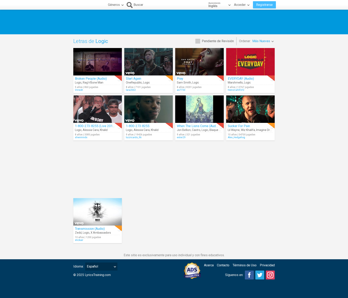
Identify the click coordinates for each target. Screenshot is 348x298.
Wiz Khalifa (248, 130)
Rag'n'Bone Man (93, 82)
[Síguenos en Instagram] (270, 275)
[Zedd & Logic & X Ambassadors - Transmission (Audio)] (97, 212)
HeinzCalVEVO (236, 90)
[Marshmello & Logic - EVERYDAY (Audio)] (250, 61)
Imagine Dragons (267, 130)
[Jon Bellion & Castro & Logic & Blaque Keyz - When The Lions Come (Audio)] (199, 109)
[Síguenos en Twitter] (259, 275)
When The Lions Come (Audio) (198, 126)
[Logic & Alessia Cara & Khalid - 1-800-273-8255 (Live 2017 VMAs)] (97, 109)
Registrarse (264, 5)
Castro (196, 130)
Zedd (78, 232)
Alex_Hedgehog (236, 137)
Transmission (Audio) (90, 229)
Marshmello (235, 82)
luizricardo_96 (134, 137)
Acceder (240, 5)
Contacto (223, 265)
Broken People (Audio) (91, 79)
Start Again (133, 79)
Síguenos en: (234, 275)
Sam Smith (184, 82)
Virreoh (79, 90)
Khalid (104, 130)
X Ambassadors (101, 232)
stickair (79, 240)
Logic (78, 82)
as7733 (181, 90)
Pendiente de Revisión (218, 41)
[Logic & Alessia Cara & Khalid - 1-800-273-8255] (148, 109)
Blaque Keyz (217, 130)
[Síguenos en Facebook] (249, 275)
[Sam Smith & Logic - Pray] (199, 61)
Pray (180, 79)
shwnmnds (81, 137)
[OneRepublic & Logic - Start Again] (148, 61)
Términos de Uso (245, 265)
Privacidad (267, 265)
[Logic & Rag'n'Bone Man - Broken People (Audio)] (97, 61)
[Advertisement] (174, 22)
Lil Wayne (234, 130)
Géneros (114, 5)
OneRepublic (134, 82)
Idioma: (78, 266)
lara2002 (131, 90)
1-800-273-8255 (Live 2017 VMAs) (100, 126)
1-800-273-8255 (137, 126)
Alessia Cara (91, 130)
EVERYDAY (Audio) (241, 79)
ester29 (181, 137)
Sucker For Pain (239, 126)
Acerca (209, 265)
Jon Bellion (184, 130)
